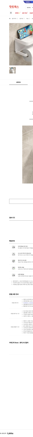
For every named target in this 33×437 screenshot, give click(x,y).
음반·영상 (24, 13)
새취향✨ (17, 13)
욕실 (27, 18)
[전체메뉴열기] (11, 12)
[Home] (9, 18)
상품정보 (18, 82)
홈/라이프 (14, 18)
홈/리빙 (21, 18)
